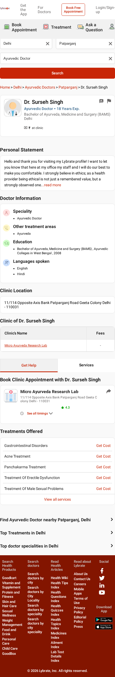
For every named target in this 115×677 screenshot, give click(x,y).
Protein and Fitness (11, 594)
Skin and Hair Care (9, 604)
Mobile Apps (79, 591)
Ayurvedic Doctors (40, 87)
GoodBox (9, 654)
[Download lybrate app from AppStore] (104, 628)
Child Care (10, 648)
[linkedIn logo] (102, 587)
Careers (80, 584)
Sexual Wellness (9, 613)
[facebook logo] (102, 573)
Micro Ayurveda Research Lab (26, 345)
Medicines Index (59, 635)
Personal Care (9, 641)
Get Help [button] (28, 365)
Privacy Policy (79, 610)
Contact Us (82, 579)
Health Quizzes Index (57, 610)
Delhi (17, 87)
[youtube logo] (102, 594)
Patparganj (68, 87)
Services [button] (86, 365)
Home (5, 87)
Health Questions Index (58, 596)
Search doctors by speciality (36, 609)
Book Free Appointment (73, 9)
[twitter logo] (102, 580)
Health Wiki (59, 578)
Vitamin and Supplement (11, 585)
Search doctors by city (36, 578)
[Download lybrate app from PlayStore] (104, 621)
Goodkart (9, 578)
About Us (81, 574)
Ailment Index (57, 645)
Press (78, 627)
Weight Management (12, 622)
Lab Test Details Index (57, 656)
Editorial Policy (80, 619)
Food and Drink (9, 632)
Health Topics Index (56, 624)
